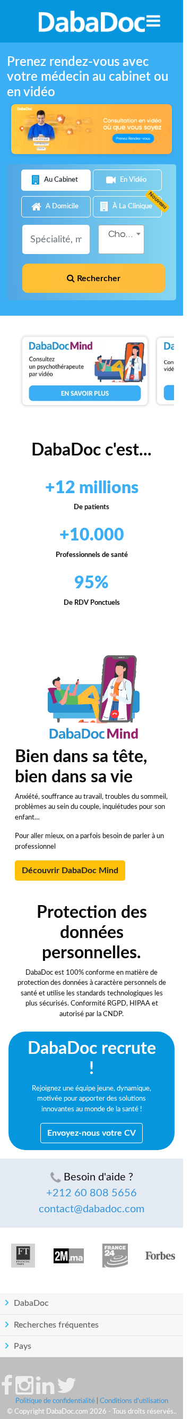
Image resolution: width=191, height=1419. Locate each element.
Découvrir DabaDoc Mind (70, 870)
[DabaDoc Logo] (91, 21)
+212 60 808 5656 (91, 1193)
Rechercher (97, 278)
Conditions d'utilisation (134, 1401)
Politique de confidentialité (55, 1401)
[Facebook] (7, 1391)
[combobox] (121, 239)
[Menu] (153, 20)
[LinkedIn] (45, 1391)
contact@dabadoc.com (91, 1209)
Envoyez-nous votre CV (91, 1133)
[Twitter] (66, 1391)
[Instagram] (24, 1391)
